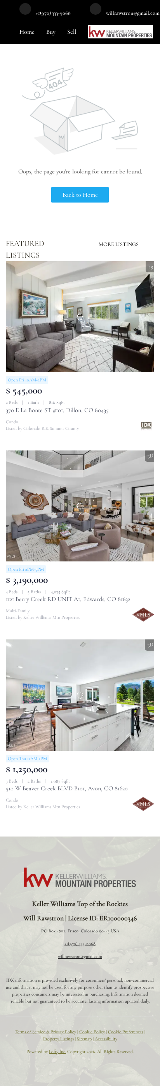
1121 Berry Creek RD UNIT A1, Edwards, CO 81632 (68, 599)
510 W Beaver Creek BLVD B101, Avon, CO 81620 (67, 788)
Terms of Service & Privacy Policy (45, 1031)
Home (27, 32)
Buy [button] (51, 32)
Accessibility (106, 1038)
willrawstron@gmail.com (80, 956)
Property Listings (58, 1038)
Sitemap (84, 1038)
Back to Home (80, 195)
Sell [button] (71, 32)
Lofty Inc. (57, 1051)
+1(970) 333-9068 (80, 943)
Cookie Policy (92, 1031)
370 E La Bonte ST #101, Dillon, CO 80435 (57, 410)
